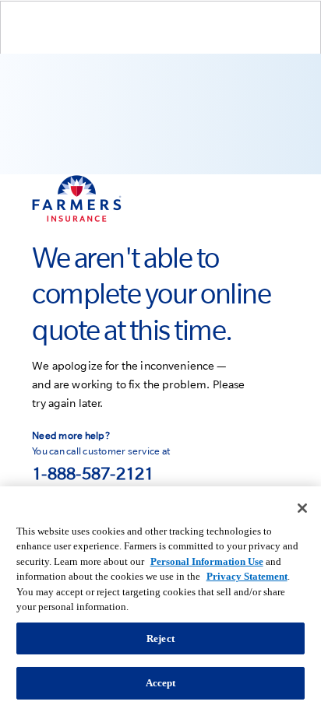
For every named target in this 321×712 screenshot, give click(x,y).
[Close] (302, 508)
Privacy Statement (246, 576)
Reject (160, 638)
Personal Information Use (206, 561)
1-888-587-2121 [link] (93, 473)
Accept (161, 683)
